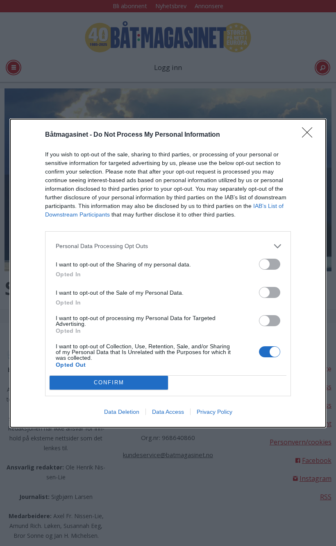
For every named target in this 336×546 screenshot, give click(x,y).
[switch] (269, 264)
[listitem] (168, 246)
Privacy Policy (214, 411)
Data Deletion (121, 411)
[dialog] (168, 273)
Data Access (168, 411)
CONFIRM (109, 382)
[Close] (310, 135)
